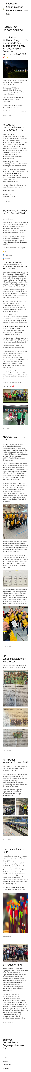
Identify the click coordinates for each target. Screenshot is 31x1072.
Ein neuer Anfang (12, 964)
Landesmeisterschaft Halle (14, 850)
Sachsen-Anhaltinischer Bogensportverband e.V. (17, 9)
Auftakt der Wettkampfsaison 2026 (15, 761)
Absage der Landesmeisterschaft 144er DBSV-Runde (14, 127)
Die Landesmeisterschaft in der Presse (14, 658)
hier (16, 107)
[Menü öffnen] (4, 18)
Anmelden (6, 1068)
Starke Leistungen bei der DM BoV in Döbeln (15, 212)
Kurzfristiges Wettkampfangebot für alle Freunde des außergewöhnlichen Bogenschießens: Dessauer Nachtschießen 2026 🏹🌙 (15, 47)
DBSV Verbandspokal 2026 (14, 438)
